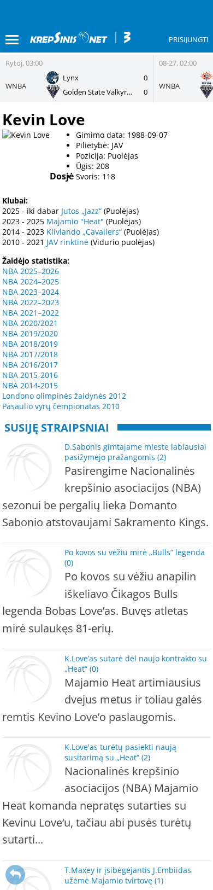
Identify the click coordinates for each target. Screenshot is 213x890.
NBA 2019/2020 (30, 333)
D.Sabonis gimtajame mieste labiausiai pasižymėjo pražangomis (135, 451)
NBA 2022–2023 (30, 302)
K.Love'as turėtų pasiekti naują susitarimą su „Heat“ (120, 752)
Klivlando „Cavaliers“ (84, 231)
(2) (161, 457)
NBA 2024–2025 (30, 281)
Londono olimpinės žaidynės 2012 (64, 396)
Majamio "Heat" (75, 221)
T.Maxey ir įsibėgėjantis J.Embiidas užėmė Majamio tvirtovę (127, 875)
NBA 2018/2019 (30, 344)
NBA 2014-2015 (30, 385)
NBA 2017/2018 (30, 354)
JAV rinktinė (67, 242)
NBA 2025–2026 (30, 271)
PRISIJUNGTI (189, 39)
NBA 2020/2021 (30, 323)
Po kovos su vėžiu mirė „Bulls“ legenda (134, 552)
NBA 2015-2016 (30, 375)
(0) (68, 562)
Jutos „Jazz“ (81, 211)
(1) (159, 880)
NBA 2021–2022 (30, 312)
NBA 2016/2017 (30, 364)
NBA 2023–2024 (30, 292)
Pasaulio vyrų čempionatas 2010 (61, 406)
